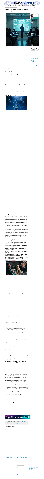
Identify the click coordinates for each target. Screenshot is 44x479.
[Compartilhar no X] (6, 422)
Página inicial (16, 457)
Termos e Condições (32, 470)
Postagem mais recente (8, 457)
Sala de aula (19, 5)
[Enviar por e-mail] (5, 422)
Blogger (24, 477)
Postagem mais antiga (24, 457)
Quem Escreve (31, 469)
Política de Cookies (32, 468)
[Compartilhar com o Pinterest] (7, 422)
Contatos (30, 472)
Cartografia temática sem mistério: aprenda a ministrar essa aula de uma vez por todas (35, 24)
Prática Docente (24, 423)
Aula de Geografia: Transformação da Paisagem (36, 35)
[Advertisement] (16, 60)
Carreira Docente (9, 423)
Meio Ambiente (33, 60)
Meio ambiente (14, 5)
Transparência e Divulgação (33, 467)
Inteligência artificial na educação (26, 5)
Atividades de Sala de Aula (35, 55)
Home (5, 5)
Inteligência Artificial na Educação (16, 423)
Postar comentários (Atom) (11, 459)
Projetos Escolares (33, 61)
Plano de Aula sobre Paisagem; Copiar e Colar (36, 45)
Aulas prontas (33, 5)
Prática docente (9, 5)
